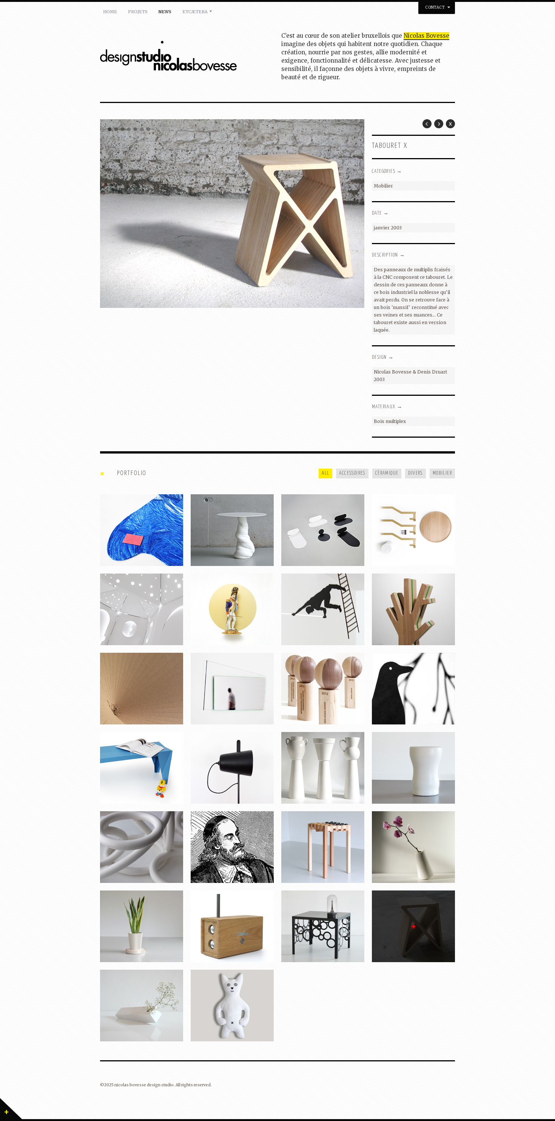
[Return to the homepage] (190, 57)
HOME (110, 11)
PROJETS (138, 11)
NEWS (165, 11)
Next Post (438, 123)
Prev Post (427, 123)
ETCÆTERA (195, 11)
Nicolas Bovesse (426, 35)
